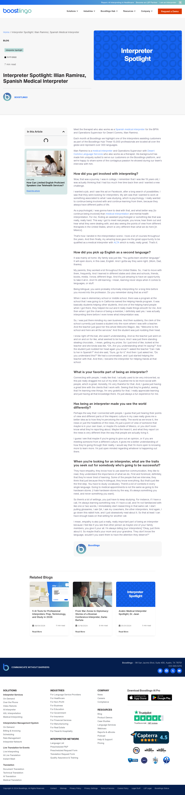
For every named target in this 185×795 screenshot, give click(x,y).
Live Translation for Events (16, 747)
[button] (180, 2)
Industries (57, 690)
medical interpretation (117, 213)
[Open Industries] (94, 11)
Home (6, 32)
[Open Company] (152, 11)
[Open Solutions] (77, 11)
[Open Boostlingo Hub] (117, 11)
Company (103, 690)
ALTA (116, 242)
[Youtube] (179, 670)
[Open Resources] (135, 11)
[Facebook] (166, 670)
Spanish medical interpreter (130, 129)
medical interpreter (102, 150)
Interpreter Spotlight (14, 50)
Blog (6, 40)
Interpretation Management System (21, 722)
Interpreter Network (64, 739)
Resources (105, 709)
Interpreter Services (13, 694)
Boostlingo (94, 545)
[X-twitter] (172, 670)
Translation (8, 764)
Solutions (10, 690)
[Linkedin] (160, 670)
